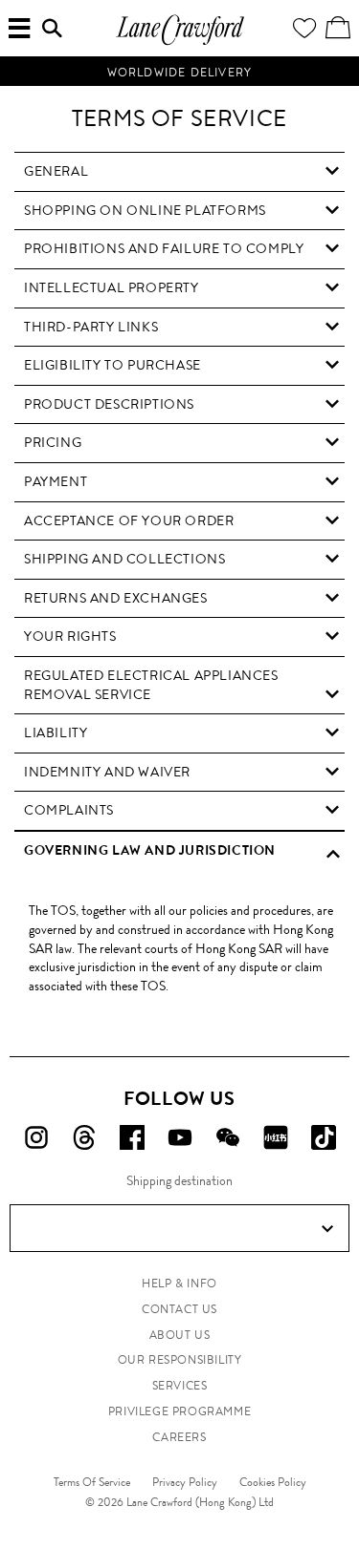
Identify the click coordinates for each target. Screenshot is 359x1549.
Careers (179, 1437)
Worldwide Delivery (180, 72)
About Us (180, 1335)
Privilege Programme (179, 1411)
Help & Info (179, 1283)
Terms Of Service (92, 1482)
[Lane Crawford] (180, 42)
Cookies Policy (272, 1482)
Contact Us (179, 1309)
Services (180, 1385)
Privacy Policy (184, 1482)
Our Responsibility (180, 1360)
